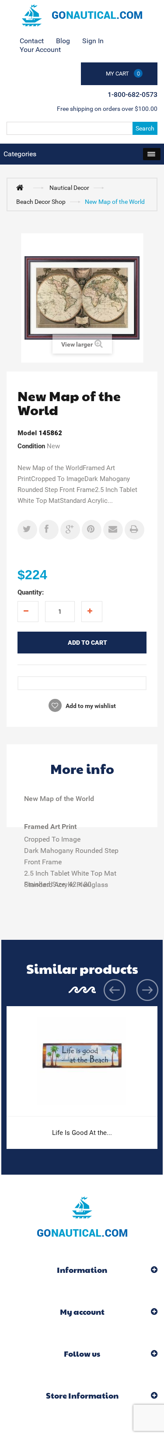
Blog (63, 41)
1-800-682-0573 (132, 94)
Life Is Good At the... (82, 1133)
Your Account (40, 49)
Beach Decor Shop (41, 201)
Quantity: (30, 592)
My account (82, 1311)
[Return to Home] (22, 187)
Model (27, 433)
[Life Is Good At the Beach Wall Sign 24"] (82, 1061)
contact (32, 41)
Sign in (93, 41)
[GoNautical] (82, 15)
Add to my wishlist (90, 705)
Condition (31, 446)
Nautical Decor (69, 187)
